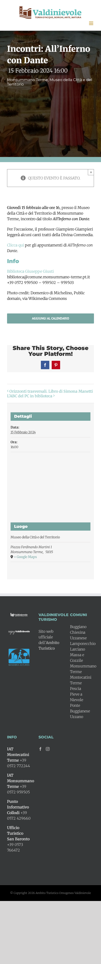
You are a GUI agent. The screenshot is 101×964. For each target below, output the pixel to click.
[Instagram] (48, 749)
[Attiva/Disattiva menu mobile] (91, 23)
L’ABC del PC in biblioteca (29, 396)
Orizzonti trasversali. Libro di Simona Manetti (51, 391)
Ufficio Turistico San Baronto (18, 833)
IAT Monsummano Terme (20, 781)
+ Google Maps (25, 557)
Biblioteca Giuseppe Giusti (30, 271)
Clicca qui (15, 245)
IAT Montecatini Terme (18, 755)
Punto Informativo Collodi (18, 807)
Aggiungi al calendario (50, 318)
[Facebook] (40, 749)
